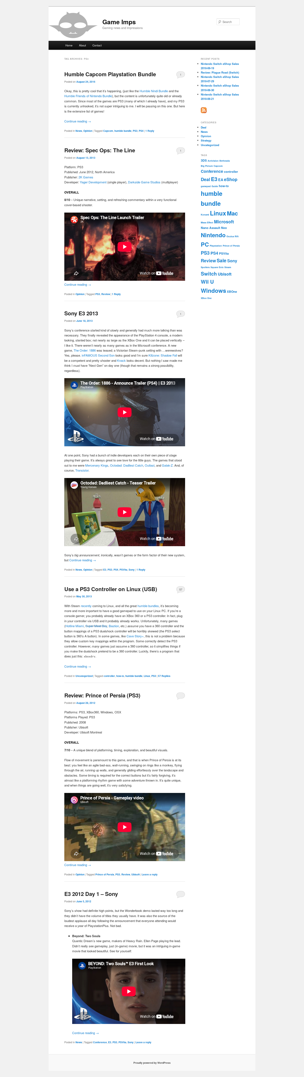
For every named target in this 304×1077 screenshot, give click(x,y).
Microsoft (224, 221)
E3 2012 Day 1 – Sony (91, 894)
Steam (227, 267)
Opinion (87, 131)
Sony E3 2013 (81, 313)
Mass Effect (207, 222)
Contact (97, 45)
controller (109, 676)
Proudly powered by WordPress (152, 1063)
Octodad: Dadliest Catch (126, 465)
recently (86, 606)
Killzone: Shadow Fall (162, 355)
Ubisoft (135, 874)
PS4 (141, 131)
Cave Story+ (135, 636)
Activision (213, 160)
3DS (204, 160)
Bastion (114, 626)
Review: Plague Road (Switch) (220, 72)
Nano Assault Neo (214, 228)
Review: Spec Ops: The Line (99, 150)
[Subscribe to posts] (204, 112)
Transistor (82, 470)
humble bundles (148, 606)
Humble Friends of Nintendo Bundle (88, 96)
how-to (120, 676)
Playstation (216, 245)
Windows (213, 290)
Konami (205, 214)
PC (205, 244)
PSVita (123, 569)
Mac (232, 213)
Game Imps (119, 21)
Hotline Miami (74, 626)
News (78, 131)
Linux (147, 676)
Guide (215, 186)
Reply (149, 131)
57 (180, 589)
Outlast (149, 465)
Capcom (108, 131)
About (82, 45)
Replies (164, 676)
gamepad (206, 186)
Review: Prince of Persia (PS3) (102, 695)
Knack (121, 360)
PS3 (135, 131)
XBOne (232, 291)
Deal (203, 127)
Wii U (207, 281)
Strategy (206, 140)
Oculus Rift (232, 236)
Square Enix (217, 267)
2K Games (86, 177)
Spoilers (205, 267)
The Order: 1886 (85, 350)
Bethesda (224, 160)
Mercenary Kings (96, 465)
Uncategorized (84, 676)
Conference (100, 1042)
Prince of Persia (104, 874)
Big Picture (207, 165)
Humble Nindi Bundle (154, 91)
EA (220, 179)
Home (68, 45)
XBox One (206, 298)
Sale (221, 260)
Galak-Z (167, 465)
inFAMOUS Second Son (98, 355)
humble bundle (123, 131)
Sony (132, 569)
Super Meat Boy (96, 626)
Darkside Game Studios (144, 182)
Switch (209, 273)
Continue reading (77, 121)
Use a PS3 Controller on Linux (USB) (110, 589)
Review (105, 294)
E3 (104, 569)
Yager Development (93, 182)
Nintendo (213, 235)
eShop (230, 179)
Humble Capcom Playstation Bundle (110, 74)
